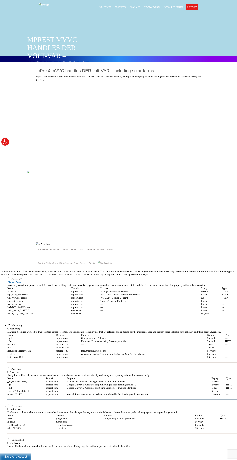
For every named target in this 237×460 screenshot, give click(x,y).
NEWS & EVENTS (78, 250)
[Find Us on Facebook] (41, 256)
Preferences (17, 406)
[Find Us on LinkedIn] (47, 256)
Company (135, 7)
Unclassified (18, 439)
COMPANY (65, 250)
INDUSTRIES (105, 7)
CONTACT (192, 7)
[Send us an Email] (54, 256)
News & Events (152, 7)
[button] (5, 142)
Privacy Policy (79, 263)
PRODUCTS (120, 7)
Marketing (17, 325)
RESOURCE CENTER (174, 7)
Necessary (17, 278)
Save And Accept (15, 456)
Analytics (16, 368)
